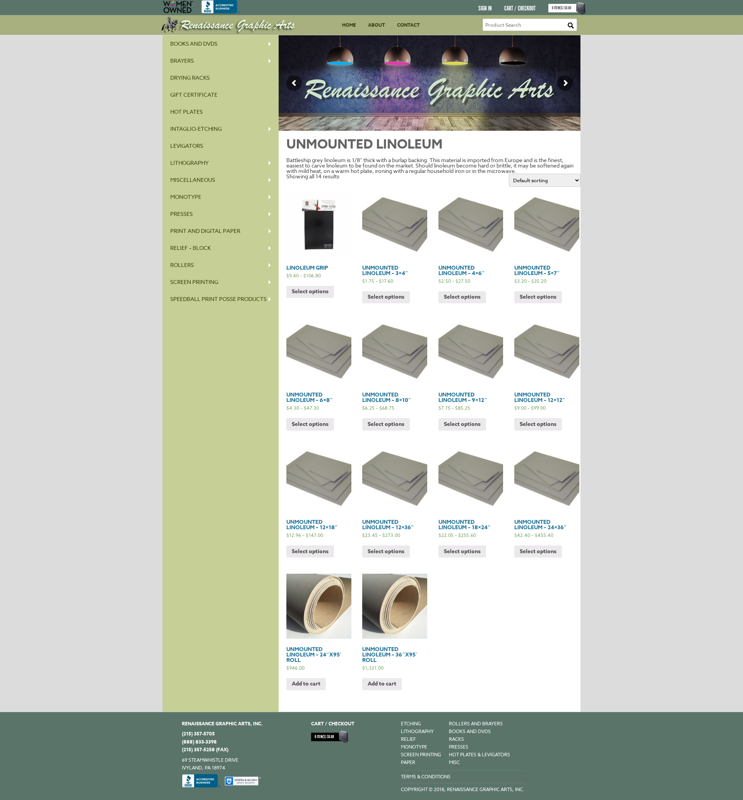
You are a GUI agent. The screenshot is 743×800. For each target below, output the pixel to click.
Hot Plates (186, 111)
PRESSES (181, 213)
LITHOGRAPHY (417, 731)
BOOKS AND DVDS (470, 731)
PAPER (408, 762)
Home (349, 25)
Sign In (485, 9)
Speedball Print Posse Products (218, 299)
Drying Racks (190, 77)
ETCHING (411, 723)
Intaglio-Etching (196, 128)
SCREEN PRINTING (194, 281)
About (376, 25)
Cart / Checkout (520, 9)
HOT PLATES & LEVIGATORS (479, 754)
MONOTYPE (185, 196)
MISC (454, 762)
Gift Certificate (193, 94)
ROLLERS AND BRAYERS (476, 723)
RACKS (456, 739)
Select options (310, 291)
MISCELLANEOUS (192, 179)
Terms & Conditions (425, 776)
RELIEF (408, 739)
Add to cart (306, 684)
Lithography (189, 162)
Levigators (186, 145)
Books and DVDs (193, 43)
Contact (408, 25)
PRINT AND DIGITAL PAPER (205, 230)
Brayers (182, 60)
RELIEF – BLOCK (190, 247)
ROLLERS (182, 264)
